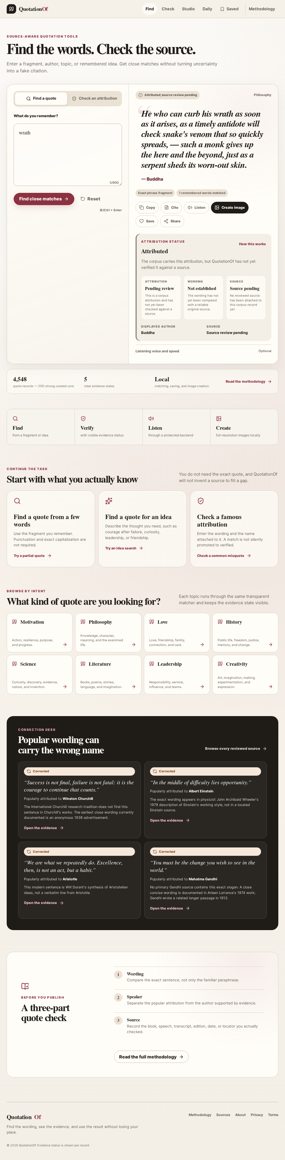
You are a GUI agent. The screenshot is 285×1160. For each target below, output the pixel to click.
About (240, 1115)
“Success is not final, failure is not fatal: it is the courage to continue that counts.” (79, 785)
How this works (252, 244)
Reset (93, 198)
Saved (233, 8)
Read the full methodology (148, 1057)
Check (168, 8)
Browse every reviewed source (232, 748)
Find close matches (40, 198)
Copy (150, 207)
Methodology (262, 8)
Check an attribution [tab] (98, 98)
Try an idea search (120, 548)
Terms (273, 1115)
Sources (223, 1115)
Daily (207, 8)
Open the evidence (40, 828)
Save (150, 221)
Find (150, 8)
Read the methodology (245, 381)
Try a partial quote (29, 556)
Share (176, 221)
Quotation (24, 1116)
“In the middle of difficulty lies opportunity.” (200, 782)
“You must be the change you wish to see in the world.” (202, 866)
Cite (174, 207)
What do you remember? (36, 116)
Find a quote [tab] (44, 98)
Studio (188, 8)
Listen (200, 207)
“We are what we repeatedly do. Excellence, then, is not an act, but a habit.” (73, 866)
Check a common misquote (220, 556)
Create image (233, 207)
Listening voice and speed (203, 351)
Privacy (257, 1115)
